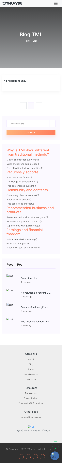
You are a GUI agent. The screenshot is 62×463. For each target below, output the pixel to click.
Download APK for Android (31, 403)
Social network (31, 374)
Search (31, 132)
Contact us (31, 379)
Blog (31, 364)
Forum (31, 369)
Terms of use (31, 393)
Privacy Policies (31, 398)
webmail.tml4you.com (31, 417)
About (31, 359)
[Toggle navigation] (56, 3)
